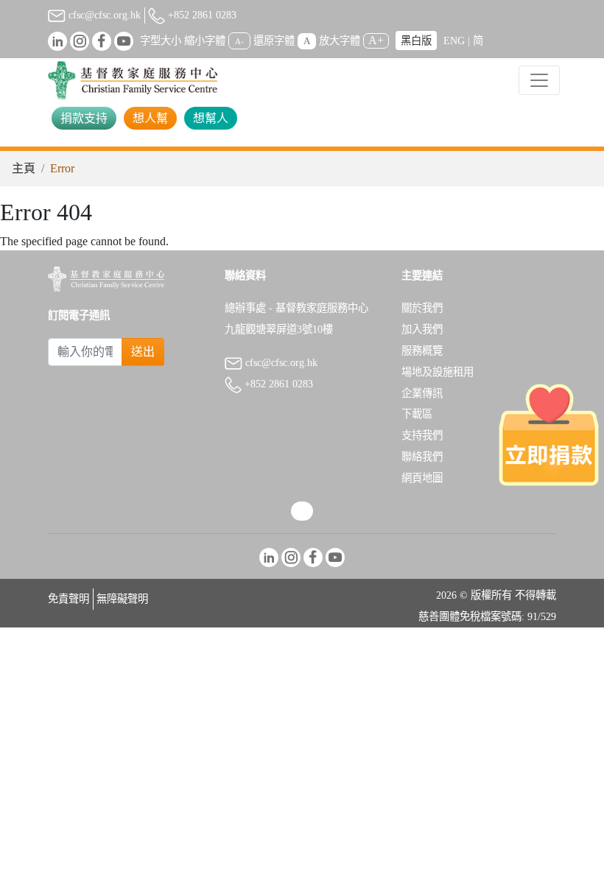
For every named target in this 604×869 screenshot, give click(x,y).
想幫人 (210, 118)
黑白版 (416, 40)
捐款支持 (84, 118)
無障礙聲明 (122, 599)
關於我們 (422, 308)
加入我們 (422, 329)
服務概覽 (422, 350)
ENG (454, 40)
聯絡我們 (422, 456)
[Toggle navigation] (539, 80)
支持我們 (422, 435)
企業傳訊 (422, 393)
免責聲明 (68, 599)
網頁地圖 (422, 478)
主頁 (23, 168)
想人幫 (150, 118)
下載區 (416, 414)
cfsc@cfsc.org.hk (103, 15)
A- (239, 41)
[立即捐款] (549, 434)
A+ (376, 40)
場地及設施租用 (437, 372)
